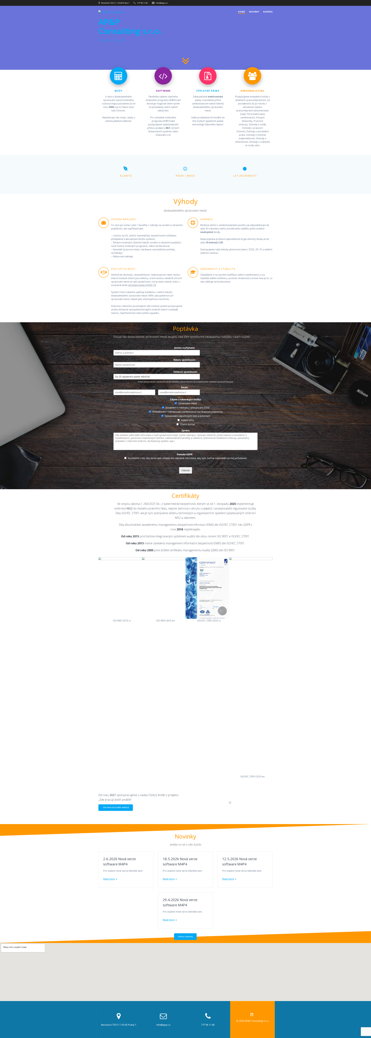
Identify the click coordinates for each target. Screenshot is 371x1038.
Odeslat (185, 470)
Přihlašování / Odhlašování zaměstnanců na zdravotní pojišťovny (187, 411)
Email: (185, 387)
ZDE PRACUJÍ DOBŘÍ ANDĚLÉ (116, 807)
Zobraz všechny (185, 936)
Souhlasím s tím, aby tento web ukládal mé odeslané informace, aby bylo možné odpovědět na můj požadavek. (187, 458)
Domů (241, 11)
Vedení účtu (187, 420)
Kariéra (268, 11)
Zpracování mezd (187, 403)
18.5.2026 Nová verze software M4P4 (180, 861)
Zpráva (185, 430)
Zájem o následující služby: (185, 399)
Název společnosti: (185, 359)
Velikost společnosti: (185, 371)
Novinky (254, 11)
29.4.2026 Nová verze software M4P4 (180, 902)
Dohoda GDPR (185, 454)
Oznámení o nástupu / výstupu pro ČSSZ (188, 407)
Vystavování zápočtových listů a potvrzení (187, 416)
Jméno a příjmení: (185, 347)
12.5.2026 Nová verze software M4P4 (239, 861)
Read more (109, 878)
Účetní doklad (187, 424)
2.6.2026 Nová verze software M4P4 (119, 861)
